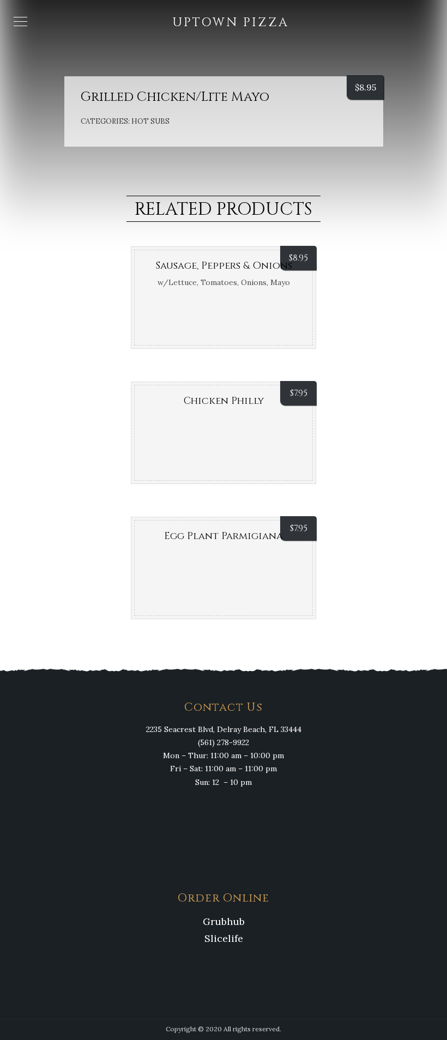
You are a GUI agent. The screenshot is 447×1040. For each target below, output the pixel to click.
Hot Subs (150, 121)
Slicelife (223, 938)
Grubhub (224, 921)
